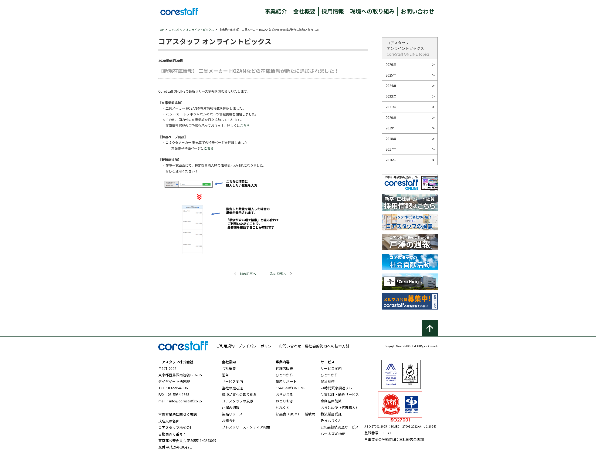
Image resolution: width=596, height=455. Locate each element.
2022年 (391, 96)
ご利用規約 (225, 346)
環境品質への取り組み (239, 394)
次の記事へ (278, 273)
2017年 (391, 149)
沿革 (225, 374)
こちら (245, 125)
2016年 (391, 160)
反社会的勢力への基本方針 (327, 346)
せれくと (283, 407)
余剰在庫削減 (331, 400)
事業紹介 (276, 11)
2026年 (391, 64)
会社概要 (304, 11)
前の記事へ (248, 273)
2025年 (391, 75)
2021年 (391, 106)
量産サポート (286, 381)
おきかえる (284, 394)
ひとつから (284, 374)
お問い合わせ (417, 11)
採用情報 (333, 11)
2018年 (391, 138)
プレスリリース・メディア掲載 (246, 427)
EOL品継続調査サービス (340, 427)
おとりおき (284, 400)
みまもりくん (331, 420)
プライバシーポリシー (256, 346)
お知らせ (229, 420)
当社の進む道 (232, 387)
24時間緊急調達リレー (338, 387)
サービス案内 (232, 381)
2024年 (391, 85)
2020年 (391, 117)
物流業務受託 (331, 413)
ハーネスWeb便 (333, 433)
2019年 (391, 128)
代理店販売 (284, 368)
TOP (161, 29)
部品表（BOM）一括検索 (295, 413)
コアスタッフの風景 (237, 400)
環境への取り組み (372, 11)
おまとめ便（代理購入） (340, 407)
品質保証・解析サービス (340, 394)
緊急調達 (328, 381)
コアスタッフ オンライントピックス (191, 29)
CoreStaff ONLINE (290, 387)
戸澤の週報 (230, 407)
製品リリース (232, 413)
